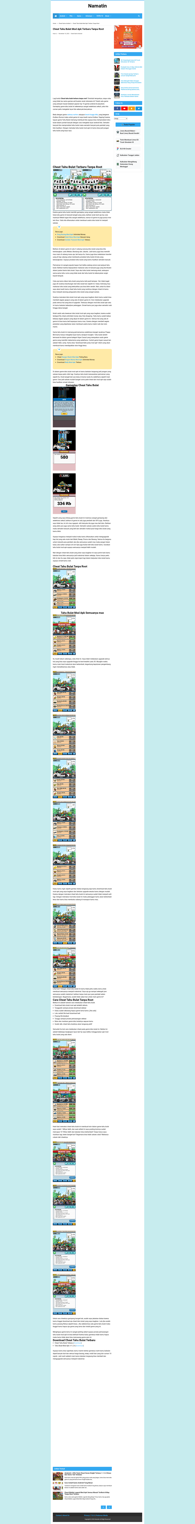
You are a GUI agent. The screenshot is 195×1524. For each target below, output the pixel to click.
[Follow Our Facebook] (117, 108)
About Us (66, 1515)
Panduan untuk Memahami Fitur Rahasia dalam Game (130, 95)
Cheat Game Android (76, 33)
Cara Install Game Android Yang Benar (78, 1483)
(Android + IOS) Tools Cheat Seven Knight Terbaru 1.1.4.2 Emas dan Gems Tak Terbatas (87, 1474)
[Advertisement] (82, 50)
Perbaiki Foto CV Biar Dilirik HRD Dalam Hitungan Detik (131, 68)
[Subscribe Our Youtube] (124, 108)
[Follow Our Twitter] (138, 108)
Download (77, 1343)
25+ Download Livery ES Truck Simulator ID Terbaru (130, 61)
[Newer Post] (103, 1507)
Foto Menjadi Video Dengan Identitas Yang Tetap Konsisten (131, 81)
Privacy (86, 1515)
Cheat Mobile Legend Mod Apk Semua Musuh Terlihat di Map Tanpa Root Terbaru (86, 1493)
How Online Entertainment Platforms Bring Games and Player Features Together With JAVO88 (131, 88)
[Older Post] (109, 1507)
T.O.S (93, 1515)
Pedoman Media (102, 1515)
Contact (58, 1515)
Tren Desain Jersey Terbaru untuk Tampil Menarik (130, 75)
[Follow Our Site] (131, 108)
